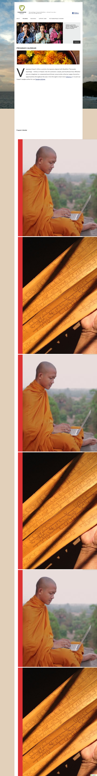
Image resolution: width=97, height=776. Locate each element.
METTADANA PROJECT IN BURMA (56, 18)
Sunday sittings (40, 79)
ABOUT (18, 18)
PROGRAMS (25, 18)
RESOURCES (33, 18)
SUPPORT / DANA (42, 18)
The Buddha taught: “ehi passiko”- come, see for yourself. (70, 26)
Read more (74, 42)
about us (69, 77)
